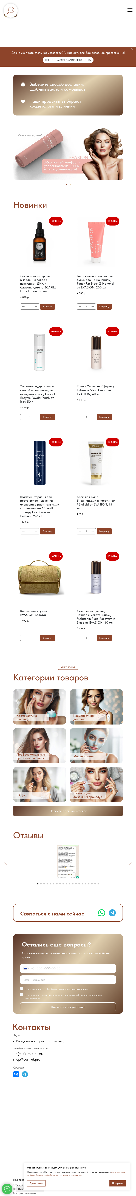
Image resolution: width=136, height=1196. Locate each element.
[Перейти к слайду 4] (47, 883)
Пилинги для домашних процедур (87, 795)
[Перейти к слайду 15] (82, 883)
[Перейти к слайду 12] (72, 883)
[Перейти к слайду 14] (79, 883)
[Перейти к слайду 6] (53, 883)
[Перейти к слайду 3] (44, 883)
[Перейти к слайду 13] (76, 883)
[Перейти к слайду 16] (85, 883)
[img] (39, 707)
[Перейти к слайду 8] (60, 883)
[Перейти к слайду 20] (98, 883)
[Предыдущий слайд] (5, 861)
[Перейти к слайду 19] (95, 883)
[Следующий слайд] (130, 861)
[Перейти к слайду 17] (88, 883)
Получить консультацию (68, 1007)
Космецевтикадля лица (27, 717)
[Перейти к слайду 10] (66, 883)
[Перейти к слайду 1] (37, 883)
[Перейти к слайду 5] (50, 883)
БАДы (21, 795)
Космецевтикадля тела (83, 717)
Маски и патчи (84, 756)
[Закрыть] (132, 49)
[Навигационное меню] (130, 10)
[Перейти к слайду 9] (63, 883)
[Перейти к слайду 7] (57, 883)
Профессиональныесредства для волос (31, 756)
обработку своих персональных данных (67, 988)
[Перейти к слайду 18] (92, 883)
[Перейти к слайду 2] (41, 883)
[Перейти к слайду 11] (69, 883)
